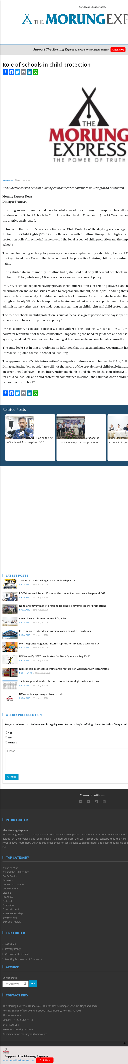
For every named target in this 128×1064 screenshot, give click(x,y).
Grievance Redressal (17, 954)
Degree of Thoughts (14, 884)
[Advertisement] (23, 491)
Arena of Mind (10, 868)
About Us (10, 943)
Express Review (11, 921)
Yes (9, 732)
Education (8, 905)
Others (12, 742)
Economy (7, 896)
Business (7, 880)
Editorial (7, 901)
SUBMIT (11, 777)
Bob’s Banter (10, 876)
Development (10, 888)
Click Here (118, 49)
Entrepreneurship (12, 913)
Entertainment (10, 909)
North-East (25, 673)
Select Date (9, 977)
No (9, 737)
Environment (9, 917)
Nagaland (8, 180)
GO (33, 983)
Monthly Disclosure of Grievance (23, 959)
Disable (6, 892)
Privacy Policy (13, 948)
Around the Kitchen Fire (15, 872)
